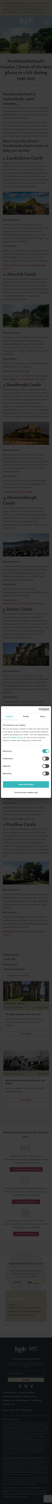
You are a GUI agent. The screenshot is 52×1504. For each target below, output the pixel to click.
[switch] (45, 759)
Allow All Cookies (26, 784)
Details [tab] (26, 716)
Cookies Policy (16, 737)
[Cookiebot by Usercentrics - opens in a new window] (38, 709)
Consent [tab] (9, 716)
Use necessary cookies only (26, 792)
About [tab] (42, 716)
